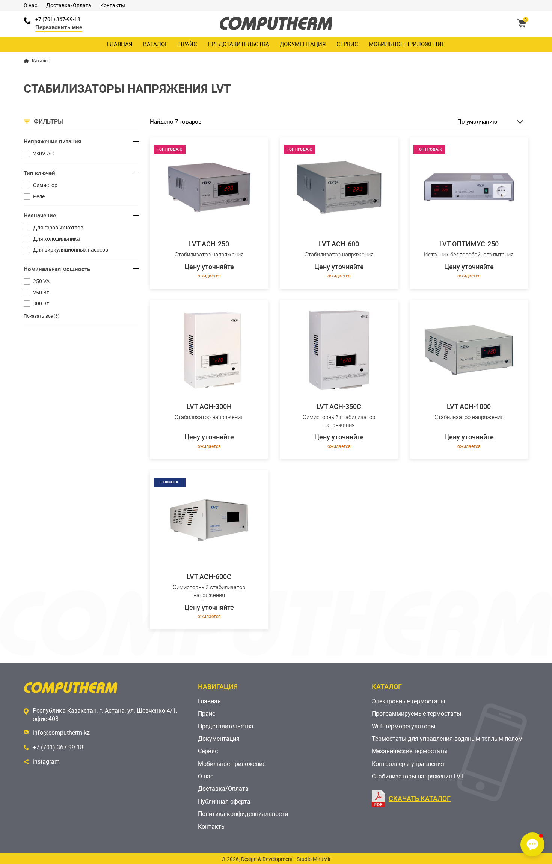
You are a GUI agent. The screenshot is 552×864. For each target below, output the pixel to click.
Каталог (155, 44)
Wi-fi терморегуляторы (403, 726)
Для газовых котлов (58, 227)
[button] (532, 844)
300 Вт (41, 303)
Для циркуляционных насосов (70, 249)
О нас (30, 5)
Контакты (112, 5)
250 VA (41, 281)
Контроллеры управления (408, 764)
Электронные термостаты (408, 701)
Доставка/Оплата (68, 5)
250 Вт (41, 292)
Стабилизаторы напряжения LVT (418, 776)
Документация (303, 44)
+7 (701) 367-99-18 (57, 19)
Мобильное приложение (407, 44)
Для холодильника (56, 238)
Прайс (187, 44)
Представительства (238, 44)
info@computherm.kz (61, 732)
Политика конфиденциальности (243, 814)
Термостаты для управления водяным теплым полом (447, 738)
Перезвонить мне (58, 27)
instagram (46, 761)
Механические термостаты (410, 751)
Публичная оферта (224, 801)
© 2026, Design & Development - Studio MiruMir (276, 858)
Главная (120, 44)
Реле (39, 196)
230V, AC (43, 153)
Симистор (45, 184)
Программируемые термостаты (416, 713)
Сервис (347, 44)
